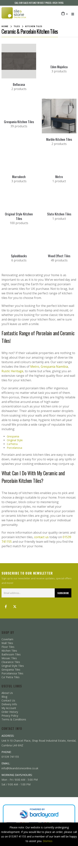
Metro (34, 366)
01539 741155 (58, 2)
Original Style (15, 440)
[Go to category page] (19, 61)
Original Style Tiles (13, 666)
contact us (41, 537)
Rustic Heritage (12, 371)
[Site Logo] (14, 14)
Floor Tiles (8, 647)
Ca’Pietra (12, 444)
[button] (73, 14)
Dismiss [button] (47, 841)
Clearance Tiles (11, 662)
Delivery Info (9, 704)
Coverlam (7, 639)
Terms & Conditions (14, 719)
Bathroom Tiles (11, 654)
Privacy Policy (10, 715)
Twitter (15, 606)
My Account (9, 708)
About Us (7, 693)
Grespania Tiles (11, 669)
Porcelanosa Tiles (12, 673)
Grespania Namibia (54, 366)
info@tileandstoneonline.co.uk (20, 768)
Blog (4, 696)
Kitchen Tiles (9, 650)
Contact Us (8, 700)
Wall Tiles (7, 643)
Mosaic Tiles (9, 658)
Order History (10, 712)
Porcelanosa (14, 448)
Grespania (13, 436)
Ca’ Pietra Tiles (11, 677)
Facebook (5, 606)
